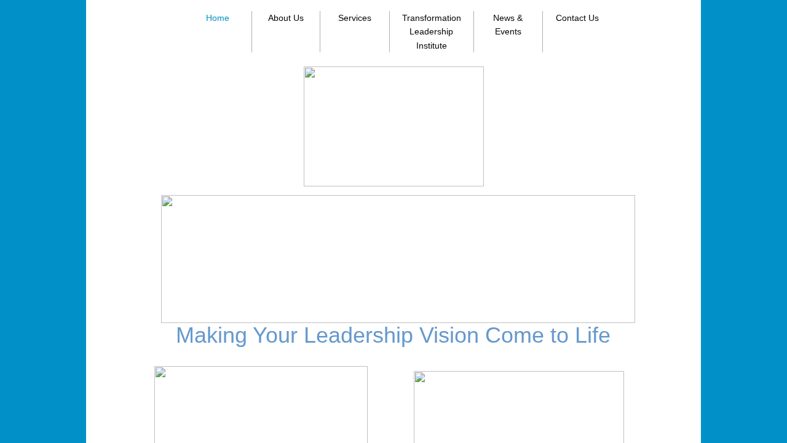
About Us (286, 18)
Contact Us (577, 18)
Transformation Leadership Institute (431, 31)
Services (354, 18)
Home (217, 18)
